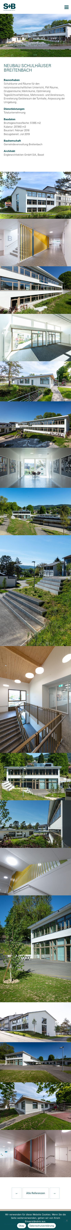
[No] (66, 1220)
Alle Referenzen (35, 1193)
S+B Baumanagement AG (9, 7)
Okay (21, 1225)
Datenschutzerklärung (41, 1225)
